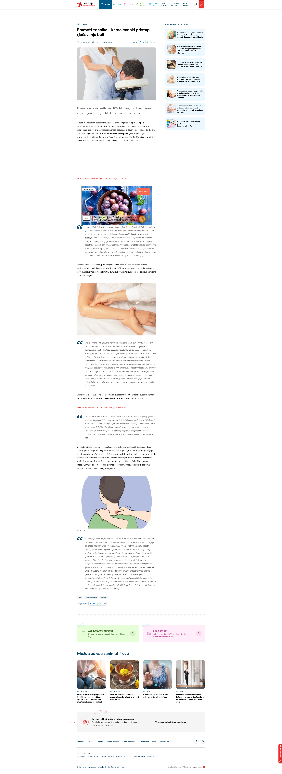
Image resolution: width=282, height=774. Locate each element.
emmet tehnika (91, 598)
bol (80, 598)
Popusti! (134, 756)
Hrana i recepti (113, 742)
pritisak (104, 598)
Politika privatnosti (118, 767)
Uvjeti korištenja (104, 767)
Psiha (118, 4)
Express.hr (150, 756)
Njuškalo (119, 756)
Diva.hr (103, 756)
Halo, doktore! (129, 742)
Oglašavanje (81, 767)
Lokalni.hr (111, 756)
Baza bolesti (165, 742)
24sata (126, 756)
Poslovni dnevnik (93, 756)
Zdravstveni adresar (148, 742)
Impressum (92, 767)
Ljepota (130, 4)
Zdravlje (107, 4)
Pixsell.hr (141, 756)
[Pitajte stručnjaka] (280, 753)
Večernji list (81, 756)
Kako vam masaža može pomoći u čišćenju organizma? (101, 407)
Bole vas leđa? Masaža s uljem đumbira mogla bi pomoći (102, 178)
